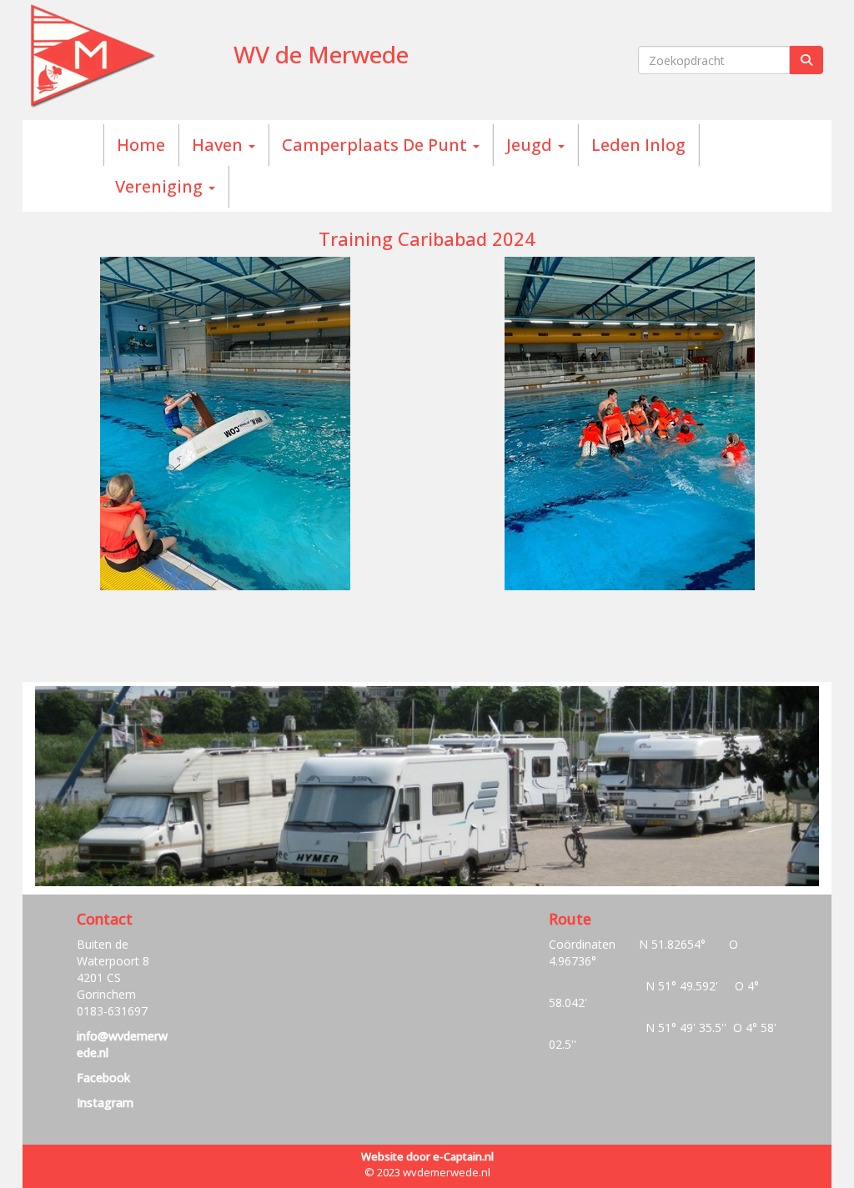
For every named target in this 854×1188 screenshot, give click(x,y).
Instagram (105, 1102)
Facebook (103, 1077)
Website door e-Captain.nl (427, 1156)
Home (141, 144)
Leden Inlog (638, 144)
